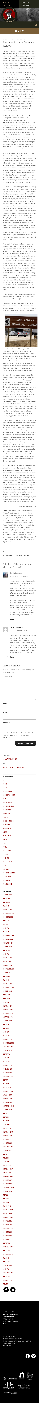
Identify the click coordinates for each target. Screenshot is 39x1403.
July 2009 (6, 1243)
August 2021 (7, 1021)
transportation (23, 555)
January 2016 (7, 1213)
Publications (9, 1319)
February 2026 (8, 909)
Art (4, 780)
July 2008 (6, 1250)
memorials (10, 555)
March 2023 (7, 980)
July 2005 (6, 1262)
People (5, 847)
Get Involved (9, 1317)
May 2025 (6, 924)
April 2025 (7, 928)
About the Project (11, 1314)
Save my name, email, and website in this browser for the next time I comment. (19, 735)
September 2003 (9, 1273)
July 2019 (6, 1080)
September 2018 (8, 1106)
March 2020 (7, 1061)
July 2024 (6, 950)
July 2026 (6, 898)
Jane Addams (11, 552)
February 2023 (8, 984)
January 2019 (7, 1095)
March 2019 (7, 1087)
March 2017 (7, 1165)
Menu (21, 31)
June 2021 (6, 1028)
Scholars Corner (9, 873)
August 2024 (7, 947)
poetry (5, 854)
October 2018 (8, 1102)
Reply (12, 619)
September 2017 (8, 1147)
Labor (5, 832)
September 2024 (9, 943)
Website (6, 723)
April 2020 (7, 1058)
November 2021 (8, 1013)
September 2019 (8, 1076)
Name (6, 703)
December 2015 (8, 1217)
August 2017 (7, 1150)
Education (6, 813)
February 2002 (8, 1280)
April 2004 (7, 1269)
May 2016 (6, 1202)
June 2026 (6, 902)
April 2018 (6, 1124)
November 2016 (8, 1180)
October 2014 (8, 1232)
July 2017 (6, 1154)
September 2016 (8, 1187)
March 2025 (7, 932)
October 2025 (8, 917)
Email (6, 713)
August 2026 (7, 895)
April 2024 (7, 954)
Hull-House (7, 825)
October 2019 (8, 1073)
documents (7, 810)
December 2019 (8, 1069)
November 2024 (8, 935)
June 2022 (6, 998)
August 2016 (7, 1191)
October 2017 (8, 1143)
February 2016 (8, 1210)
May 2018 (6, 1121)
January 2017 (7, 1173)
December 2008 (8, 1247)
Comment (7, 677)
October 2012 (8, 1236)
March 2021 (7, 1035)
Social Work (7, 876)
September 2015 (8, 1228)
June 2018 (6, 1117)
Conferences (7, 791)
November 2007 (8, 1254)
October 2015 (8, 1224)
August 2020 (7, 1050)
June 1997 (6, 1284)
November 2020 (8, 1043)
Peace (5, 843)
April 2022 (7, 1002)
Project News (8, 862)
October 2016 (8, 1184)
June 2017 (6, 1158)
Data (4, 799)
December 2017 (8, 1136)
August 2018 (7, 1110)
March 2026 (7, 906)
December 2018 (8, 1098)
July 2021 (6, 1024)
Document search (9, 806)
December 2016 (8, 1176)
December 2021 (8, 1010)
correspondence (9, 795)
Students (6, 880)
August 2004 (7, 1265)
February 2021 (8, 1039)
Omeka (5, 839)
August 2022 (7, 991)
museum (28, 380)
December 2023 (8, 965)
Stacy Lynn (22, 39)
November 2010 (8, 1239)
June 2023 (6, 976)
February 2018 (8, 1132)
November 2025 (8, 913)
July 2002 (6, 1276)
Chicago (6, 787)
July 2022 (6, 995)
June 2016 (6, 1199)
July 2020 (6, 1054)
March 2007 (7, 1258)
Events (5, 817)
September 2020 (9, 1047)
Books (5, 784)
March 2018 (7, 1128)
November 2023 (8, 969)
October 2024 (8, 939)
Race (4, 865)
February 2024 (8, 958)
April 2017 (6, 1161)
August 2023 (7, 972)
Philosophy (7, 850)
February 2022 (8, 1006)
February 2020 (8, 1065)
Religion (6, 869)
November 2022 (8, 987)
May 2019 (6, 1084)
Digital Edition (8, 802)
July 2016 (6, 1195)
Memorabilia (7, 836)
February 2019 (8, 1091)
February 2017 (8, 1169)
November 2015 (8, 1221)
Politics (6, 858)
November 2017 (8, 1139)
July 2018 (6, 1113)
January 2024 (8, 961)
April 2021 (6, 1032)
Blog (5, 1324)
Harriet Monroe (8, 821)
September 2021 (8, 1017)
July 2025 (6, 921)
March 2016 (7, 1206)
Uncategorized (8, 884)
